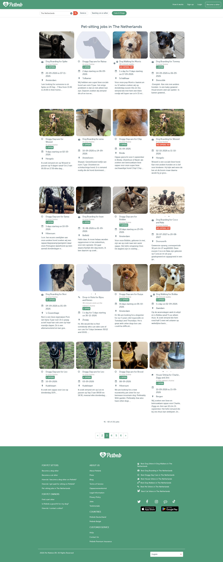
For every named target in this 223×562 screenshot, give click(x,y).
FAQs (92, 533)
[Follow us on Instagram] (156, 502)
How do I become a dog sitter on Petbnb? (59, 480)
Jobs (91, 502)
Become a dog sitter (50, 471)
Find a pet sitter (48, 499)
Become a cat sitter (50, 475)
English (154, 554)
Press (92, 475)
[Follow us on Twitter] (139, 502)
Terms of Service (96, 484)
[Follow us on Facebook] (147, 502)
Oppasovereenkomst (98, 488)
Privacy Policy (95, 497)
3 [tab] (171, 371)
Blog (91, 480)
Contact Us (94, 537)
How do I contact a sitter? (52, 508)
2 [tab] (169, 216)
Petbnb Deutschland (98, 517)
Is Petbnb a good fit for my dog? (55, 504)
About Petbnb (95, 471)
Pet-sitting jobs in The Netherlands (56, 488)
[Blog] (165, 502)
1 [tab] (165, 216)
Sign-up (190, 4)
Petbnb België (95, 521)
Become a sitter (213, 5)
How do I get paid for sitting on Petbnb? (58, 484)
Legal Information (97, 493)
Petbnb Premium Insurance (101, 541)
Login (199, 4)
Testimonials (95, 506)
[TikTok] (173, 502)
